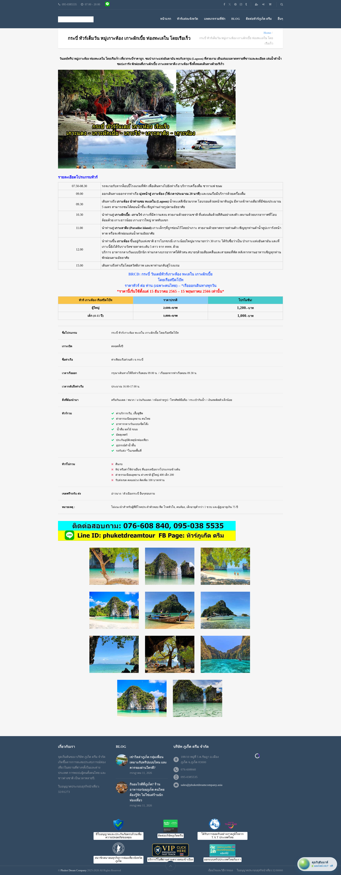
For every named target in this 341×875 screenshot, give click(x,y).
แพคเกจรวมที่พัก (214, 18)
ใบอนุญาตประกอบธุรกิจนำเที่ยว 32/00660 (260, 870)
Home (267, 32)
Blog (235, 18)
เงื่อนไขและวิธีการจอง (220, 870)
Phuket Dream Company (74, 870)
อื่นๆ (280, 18)
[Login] (264, 4)
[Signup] (257, 4)
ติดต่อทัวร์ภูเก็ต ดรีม (259, 18)
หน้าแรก (165, 18)
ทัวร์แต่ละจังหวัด (187, 18)
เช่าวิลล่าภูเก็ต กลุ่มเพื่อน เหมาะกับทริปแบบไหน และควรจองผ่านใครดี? (148, 762)
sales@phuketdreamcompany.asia (201, 784)
